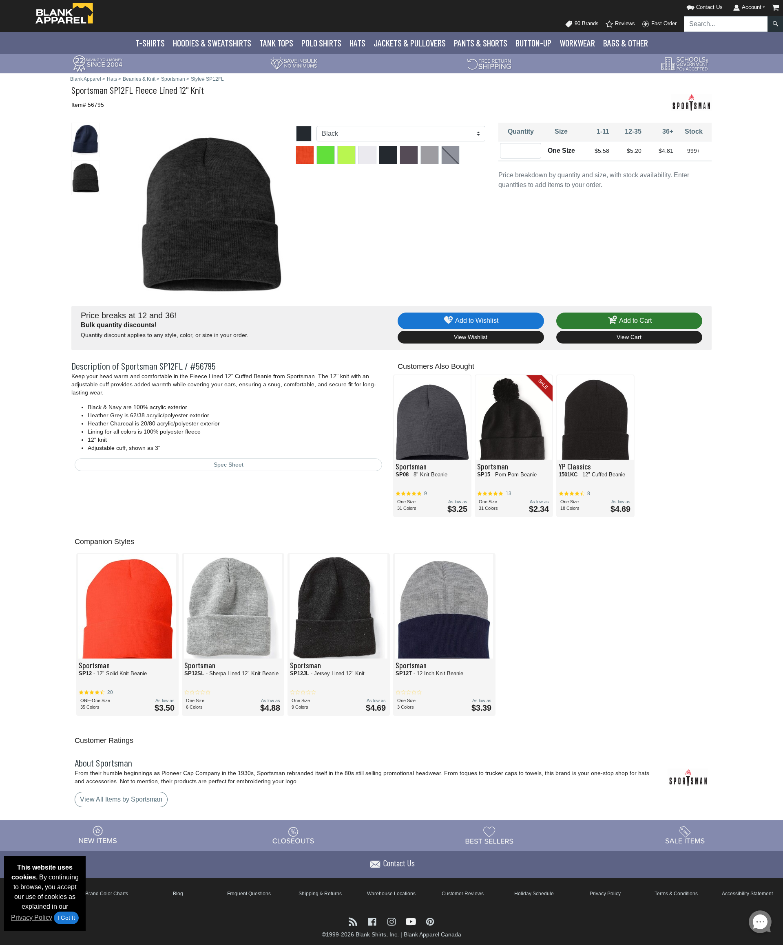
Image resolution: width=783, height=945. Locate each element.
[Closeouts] (293, 835)
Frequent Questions (249, 894)
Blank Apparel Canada (432, 934)
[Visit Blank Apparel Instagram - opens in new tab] (392, 921)
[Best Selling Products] (489, 835)
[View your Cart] (776, 7)
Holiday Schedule (534, 894)
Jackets (410, 42)
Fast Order (663, 23)
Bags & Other (625, 42)
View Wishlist (470, 337)
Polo (321, 42)
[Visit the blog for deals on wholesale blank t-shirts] (353, 921)
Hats (357, 42)
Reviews (624, 23)
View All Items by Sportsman (121, 799)
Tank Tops (276, 42)
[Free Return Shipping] (489, 62)
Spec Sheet (228, 464)
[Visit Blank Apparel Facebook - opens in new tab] (373, 921)
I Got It (66, 917)
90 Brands (586, 23)
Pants (480, 42)
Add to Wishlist (476, 320)
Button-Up (533, 42)
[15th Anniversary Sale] (98, 62)
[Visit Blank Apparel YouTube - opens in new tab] (411, 921)
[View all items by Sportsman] (691, 101)
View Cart (629, 337)
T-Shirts (150, 42)
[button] (694, 6)
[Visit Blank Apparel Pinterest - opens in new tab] (430, 921)
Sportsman (89, 90)
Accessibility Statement (747, 894)
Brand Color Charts (106, 894)
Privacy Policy (31, 917)
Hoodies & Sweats (212, 42)
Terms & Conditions (676, 894)
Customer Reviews (463, 894)
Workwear (577, 42)
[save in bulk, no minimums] (294, 62)
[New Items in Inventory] (97, 835)
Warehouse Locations (391, 894)
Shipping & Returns (320, 894)
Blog (178, 894)
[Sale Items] (685, 835)
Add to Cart (635, 320)
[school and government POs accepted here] (685, 63)
